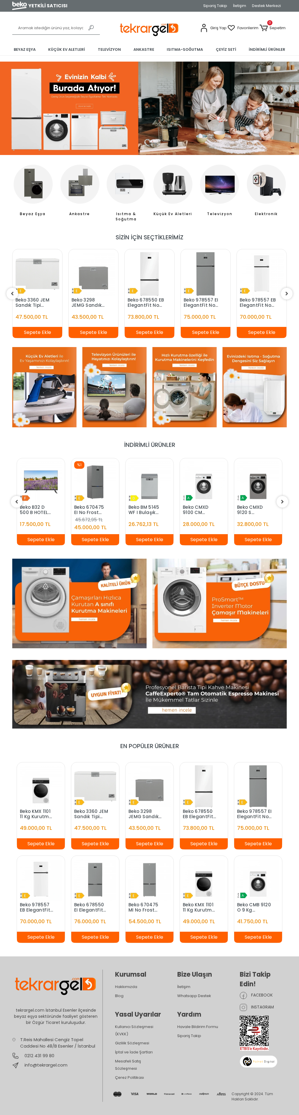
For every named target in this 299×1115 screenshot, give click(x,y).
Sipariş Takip (215, 5)
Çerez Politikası (129, 1077)
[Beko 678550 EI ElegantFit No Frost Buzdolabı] (95, 879)
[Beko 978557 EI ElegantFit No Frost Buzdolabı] (205, 274)
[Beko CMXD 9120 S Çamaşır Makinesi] (258, 482)
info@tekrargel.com (46, 1065)
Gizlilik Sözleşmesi (132, 1043)
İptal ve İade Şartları (134, 1052)
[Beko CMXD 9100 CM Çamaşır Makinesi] (204, 482)
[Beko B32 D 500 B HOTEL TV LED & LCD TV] (41, 482)
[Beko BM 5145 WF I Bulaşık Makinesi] (149, 482)
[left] (12, 293)
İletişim (239, 5)
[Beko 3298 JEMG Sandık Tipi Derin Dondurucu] (93, 274)
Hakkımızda (126, 986)
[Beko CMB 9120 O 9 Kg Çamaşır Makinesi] (258, 879)
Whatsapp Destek (194, 996)
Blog (119, 996)
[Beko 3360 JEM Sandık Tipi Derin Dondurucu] (37, 274)
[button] (213, 28)
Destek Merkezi (266, 5)
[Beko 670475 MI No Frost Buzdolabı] (149, 879)
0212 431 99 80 (38, 1056)
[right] (286, 293)
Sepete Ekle (37, 332)
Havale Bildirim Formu (197, 1026)
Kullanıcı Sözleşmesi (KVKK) (134, 1030)
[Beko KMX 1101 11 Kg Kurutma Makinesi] (41, 786)
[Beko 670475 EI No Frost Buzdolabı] (95, 482)
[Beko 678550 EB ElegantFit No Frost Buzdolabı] (149, 274)
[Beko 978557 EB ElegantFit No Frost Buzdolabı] (262, 274)
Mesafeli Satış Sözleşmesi (128, 1064)
